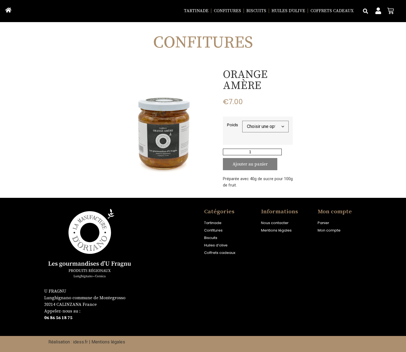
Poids (232, 125)
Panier (323, 222)
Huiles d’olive (288, 11)
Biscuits (256, 11)
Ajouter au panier (250, 164)
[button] (365, 11)
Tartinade (196, 11)
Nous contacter (275, 222)
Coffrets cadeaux (332, 11)
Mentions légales (276, 230)
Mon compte (329, 230)
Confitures (227, 11)
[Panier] (390, 11)
